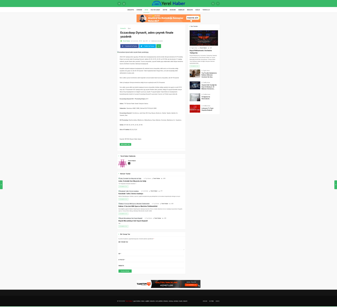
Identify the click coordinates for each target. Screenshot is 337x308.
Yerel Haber (126, 41)
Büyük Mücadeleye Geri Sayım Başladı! (133, 221)
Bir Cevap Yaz (125, 144)
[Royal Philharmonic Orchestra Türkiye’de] (204, 38)
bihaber (165, 301)
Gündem (139, 10)
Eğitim (165, 10)
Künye (217, 301)
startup (171, 301)
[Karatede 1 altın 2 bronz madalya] (128, 191)
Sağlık (197, 10)
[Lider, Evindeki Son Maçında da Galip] (129, 178)
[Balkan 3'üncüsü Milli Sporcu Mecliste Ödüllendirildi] (133, 203)
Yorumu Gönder (125, 271)
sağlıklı (147, 301)
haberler (152, 301)
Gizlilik (205, 301)
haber (143, 301)
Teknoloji (206, 10)
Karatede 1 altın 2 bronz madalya (130, 194)
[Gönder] (213, 4)
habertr (185, 301)
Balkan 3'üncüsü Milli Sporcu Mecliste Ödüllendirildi (137, 206)
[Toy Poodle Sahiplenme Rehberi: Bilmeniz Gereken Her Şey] (195, 73)
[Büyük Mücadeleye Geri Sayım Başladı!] (130, 218)
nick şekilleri (159, 301)
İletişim (211, 301)
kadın (180, 301)
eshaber (176, 301)
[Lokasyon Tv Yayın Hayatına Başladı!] (195, 108)
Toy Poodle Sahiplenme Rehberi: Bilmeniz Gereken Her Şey (209, 75)
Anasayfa (130, 10)
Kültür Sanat (155, 10)
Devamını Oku (123, 186)
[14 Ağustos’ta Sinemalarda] (195, 97)
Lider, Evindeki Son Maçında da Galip (132, 181)
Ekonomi (173, 10)
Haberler (181, 10)
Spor (146, 10)
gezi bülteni (137, 301)
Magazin (190, 10)
